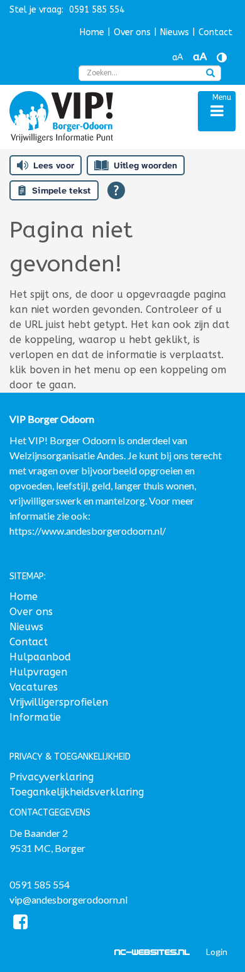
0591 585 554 (39, 884)
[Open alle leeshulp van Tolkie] (116, 190)
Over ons (132, 32)
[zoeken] (210, 74)
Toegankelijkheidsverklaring (76, 792)
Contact (215, 32)
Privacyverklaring (51, 777)
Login (216, 951)
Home (92, 32)
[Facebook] (20, 924)
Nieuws (174, 32)
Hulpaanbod (40, 657)
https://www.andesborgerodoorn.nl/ (87, 531)
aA (177, 57)
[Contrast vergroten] (222, 57)
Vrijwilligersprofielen (58, 702)
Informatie (35, 717)
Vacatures (33, 687)
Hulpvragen (38, 672)
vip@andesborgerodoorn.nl (68, 899)
